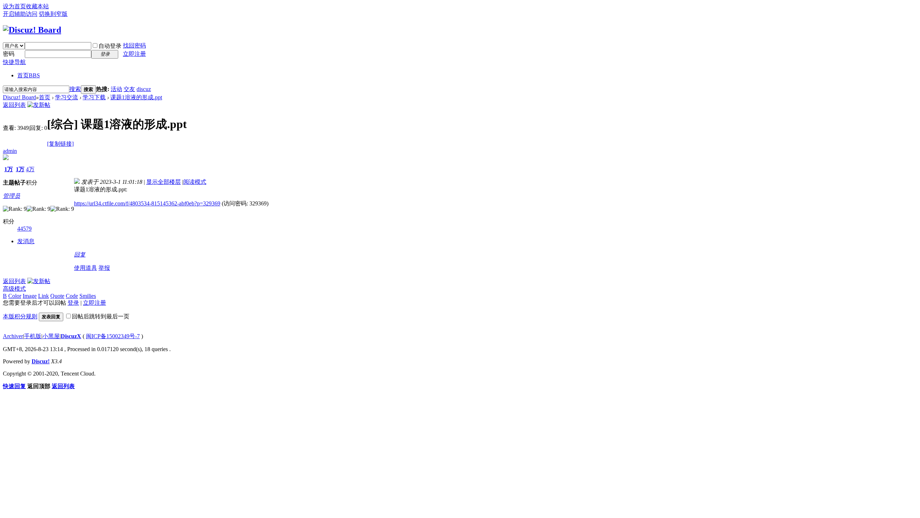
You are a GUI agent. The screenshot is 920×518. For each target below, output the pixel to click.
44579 (24, 229)
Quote (57, 296)
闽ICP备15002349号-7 (113, 336)
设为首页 (14, 6)
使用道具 (85, 268)
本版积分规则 (20, 316)
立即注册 (134, 54)
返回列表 (14, 105)
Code (72, 296)
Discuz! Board (19, 97)
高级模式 (14, 289)
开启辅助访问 (20, 14)
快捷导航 (14, 62)
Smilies (87, 296)
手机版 (32, 336)
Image (30, 296)
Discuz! (41, 361)
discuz (144, 89)
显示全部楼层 (163, 182)
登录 (73, 303)
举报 (104, 268)
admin (10, 151)
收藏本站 (37, 6)
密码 (8, 54)
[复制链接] (60, 144)
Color (14, 296)
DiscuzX (71, 336)
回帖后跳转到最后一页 (100, 316)
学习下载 (94, 97)
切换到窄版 (53, 14)
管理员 (11, 196)
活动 (116, 89)
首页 (28, 75)
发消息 (25, 241)
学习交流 (66, 97)
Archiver (13, 336)
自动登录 (109, 46)
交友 (129, 89)
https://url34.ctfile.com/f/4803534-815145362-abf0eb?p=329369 (147, 203)
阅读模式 (194, 182)
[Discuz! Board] (32, 30)
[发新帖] (38, 105)
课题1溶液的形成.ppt (136, 97)
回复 (80, 254)
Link (43, 296)
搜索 (75, 89)
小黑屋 (51, 336)
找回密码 (134, 45)
